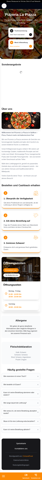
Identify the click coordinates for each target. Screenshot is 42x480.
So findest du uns (11, 275)
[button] (21, 33)
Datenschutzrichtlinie (21, 460)
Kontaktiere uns (11, 270)
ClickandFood (28, 456)
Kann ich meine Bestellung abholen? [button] (21, 429)
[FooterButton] (3, 476)
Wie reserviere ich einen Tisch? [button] (21, 376)
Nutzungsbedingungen (21, 465)
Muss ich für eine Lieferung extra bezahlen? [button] (21, 421)
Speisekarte (21, 443)
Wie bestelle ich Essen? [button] (21, 384)
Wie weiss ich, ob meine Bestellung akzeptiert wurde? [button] (21, 412)
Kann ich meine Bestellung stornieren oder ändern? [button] (21, 394)
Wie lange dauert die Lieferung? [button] (21, 403)
